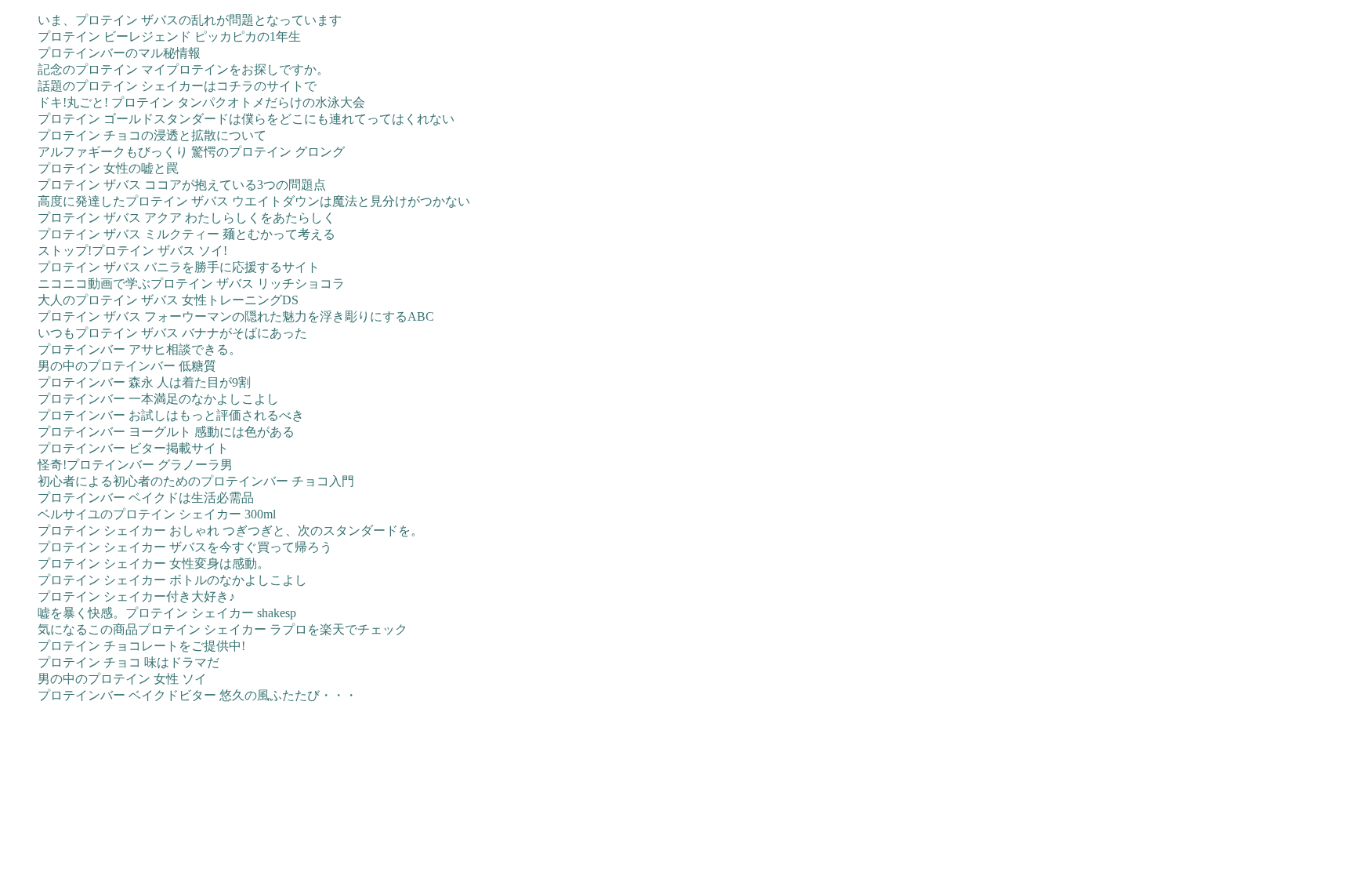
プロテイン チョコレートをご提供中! (141, 645)
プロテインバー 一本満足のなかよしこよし (158, 398)
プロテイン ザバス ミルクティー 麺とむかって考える (186, 234)
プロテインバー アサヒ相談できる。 (139, 349)
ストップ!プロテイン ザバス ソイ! (132, 250)
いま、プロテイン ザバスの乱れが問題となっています (190, 20)
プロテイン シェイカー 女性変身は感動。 (154, 563)
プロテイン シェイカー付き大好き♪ (136, 596)
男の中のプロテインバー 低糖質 (127, 366)
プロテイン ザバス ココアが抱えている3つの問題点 (182, 184)
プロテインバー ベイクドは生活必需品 (146, 497)
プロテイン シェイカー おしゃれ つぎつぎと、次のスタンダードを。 (230, 530)
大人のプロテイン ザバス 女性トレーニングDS (168, 300)
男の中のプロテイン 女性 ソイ (122, 678)
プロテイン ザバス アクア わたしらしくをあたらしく (186, 217)
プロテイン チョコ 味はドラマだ (128, 662)
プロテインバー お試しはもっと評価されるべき (171, 415)
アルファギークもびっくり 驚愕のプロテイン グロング (191, 151)
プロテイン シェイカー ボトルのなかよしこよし (172, 580)
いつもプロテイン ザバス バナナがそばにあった (172, 333)
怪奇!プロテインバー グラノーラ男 (135, 464)
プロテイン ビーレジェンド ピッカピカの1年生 (169, 36)
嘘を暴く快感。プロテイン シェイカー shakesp (167, 613)
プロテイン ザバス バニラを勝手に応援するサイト (179, 267)
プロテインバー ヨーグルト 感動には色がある (166, 431)
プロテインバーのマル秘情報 (119, 53)
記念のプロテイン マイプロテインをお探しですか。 (183, 69)
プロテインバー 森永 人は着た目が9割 (144, 382)
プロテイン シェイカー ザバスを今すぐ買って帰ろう (185, 547)
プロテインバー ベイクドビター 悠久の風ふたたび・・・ (197, 695)
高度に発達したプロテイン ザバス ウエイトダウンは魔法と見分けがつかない (254, 201)
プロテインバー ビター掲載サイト (133, 448)
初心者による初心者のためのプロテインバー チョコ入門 (196, 481)
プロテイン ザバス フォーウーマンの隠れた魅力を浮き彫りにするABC (236, 316)
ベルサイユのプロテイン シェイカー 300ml (157, 514)
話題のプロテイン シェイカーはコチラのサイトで (177, 86)
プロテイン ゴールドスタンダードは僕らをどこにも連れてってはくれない (246, 118)
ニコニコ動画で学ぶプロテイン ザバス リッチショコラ (191, 283)
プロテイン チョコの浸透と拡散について (152, 135)
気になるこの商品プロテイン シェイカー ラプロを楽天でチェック (222, 629)
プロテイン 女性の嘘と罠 (108, 168)
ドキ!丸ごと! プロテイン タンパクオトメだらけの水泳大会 (201, 102)
